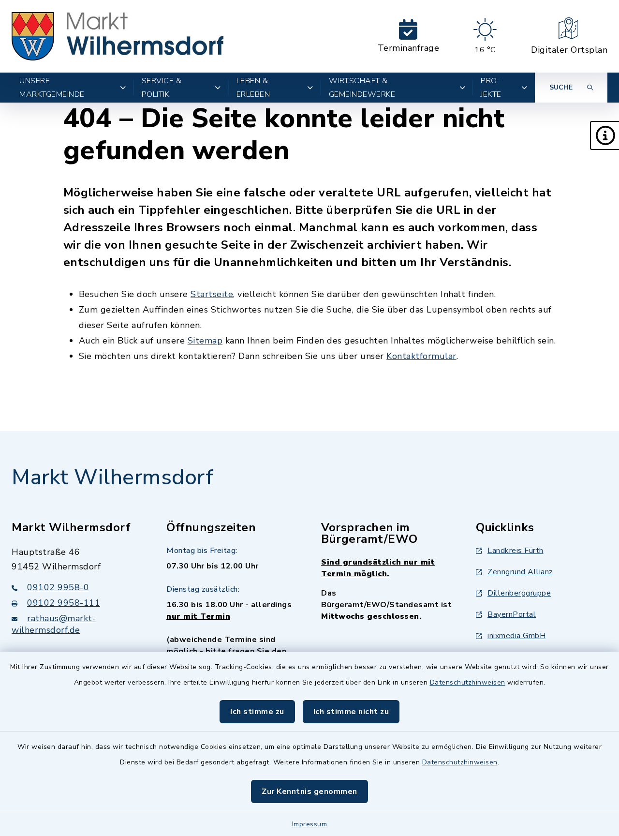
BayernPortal (511, 614)
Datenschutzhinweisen (467, 682)
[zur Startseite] (117, 36)
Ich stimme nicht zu (351, 711)
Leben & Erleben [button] (253, 87)
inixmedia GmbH (516, 635)
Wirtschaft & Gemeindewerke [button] (362, 87)
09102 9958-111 (63, 603)
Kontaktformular (421, 356)
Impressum (309, 824)
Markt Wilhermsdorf (112, 477)
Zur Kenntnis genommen (309, 791)
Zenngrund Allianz (520, 572)
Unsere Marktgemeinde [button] (52, 87)
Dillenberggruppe (519, 593)
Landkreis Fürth (515, 550)
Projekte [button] (491, 87)
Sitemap (205, 340)
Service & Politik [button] (162, 87)
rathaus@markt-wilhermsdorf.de (54, 624)
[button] (604, 135)
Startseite (212, 294)
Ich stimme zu (257, 711)
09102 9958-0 (58, 587)
